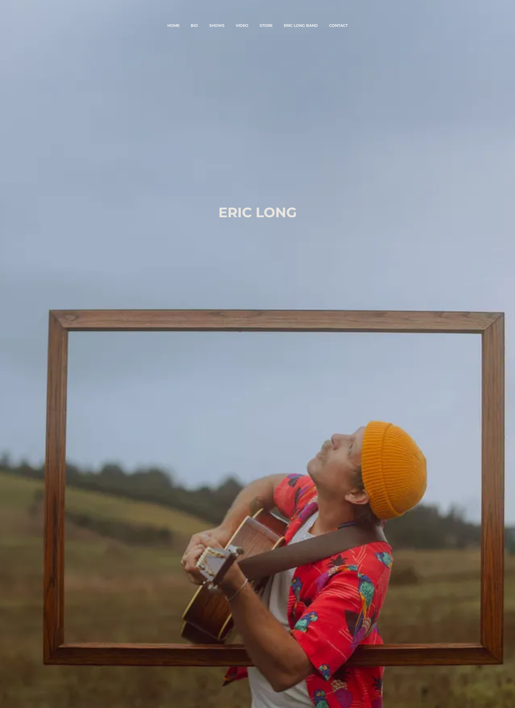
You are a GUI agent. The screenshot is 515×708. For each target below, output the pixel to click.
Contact (338, 25)
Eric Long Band (301, 25)
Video (242, 25)
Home (173, 25)
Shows (217, 25)
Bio (194, 25)
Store (266, 25)
